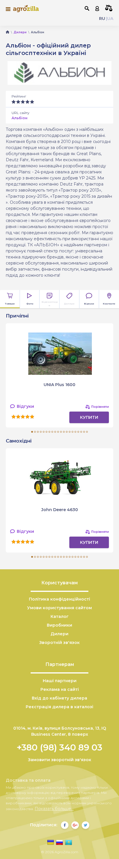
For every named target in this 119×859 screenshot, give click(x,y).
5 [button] (43, 432)
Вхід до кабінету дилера (59, 698)
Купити (89, 417)
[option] (59, 375)
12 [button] (64, 432)
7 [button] (49, 432)
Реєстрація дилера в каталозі (59, 706)
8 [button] (52, 432)
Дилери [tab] (69, 303)
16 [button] (75, 432)
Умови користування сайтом (59, 607)
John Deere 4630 (59, 509)
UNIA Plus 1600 (59, 384)
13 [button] (67, 432)
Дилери (59, 633)
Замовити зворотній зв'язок (59, 759)
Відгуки (25, 406)
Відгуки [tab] (89, 303)
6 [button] (46, 432)
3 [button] (38, 432)
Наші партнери (60, 680)
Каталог (60, 616)
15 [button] (72, 432)
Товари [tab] (10, 303)
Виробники (59, 625)
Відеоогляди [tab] (49, 303)
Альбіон (19, 118)
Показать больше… (54, 808)
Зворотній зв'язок (59, 642)
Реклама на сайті (59, 689)
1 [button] (32, 432)
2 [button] (35, 432)
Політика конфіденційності (59, 599)
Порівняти (108, 8)
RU (102, 18)
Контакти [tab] (109, 303)
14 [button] (69, 432)
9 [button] (55, 432)
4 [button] (41, 432)
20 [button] (87, 432)
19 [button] (84, 432)
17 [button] (78, 432)
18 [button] (81, 432)
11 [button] (61, 432)
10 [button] (58, 432)
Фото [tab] (29, 303)
